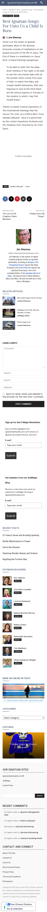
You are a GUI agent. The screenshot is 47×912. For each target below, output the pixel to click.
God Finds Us (25, 268)
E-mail (8, 440)
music (27, 186)
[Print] (23, 199)
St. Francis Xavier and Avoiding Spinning (21, 535)
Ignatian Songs (27, 10)
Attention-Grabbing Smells (31, 838)
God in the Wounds (11, 547)
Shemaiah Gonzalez (23, 636)
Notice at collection (13, 908)
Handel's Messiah (16, 186)
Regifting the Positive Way (15, 559)
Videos (16, 16)
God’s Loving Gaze (27, 820)
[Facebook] (5, 199)
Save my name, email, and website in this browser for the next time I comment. (23, 395)
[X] (11, 199)
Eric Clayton (19, 577)
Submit (11, 455)
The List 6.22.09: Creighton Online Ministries (10, 216)
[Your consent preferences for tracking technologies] (4, 907)
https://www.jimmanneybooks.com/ (23, 253)
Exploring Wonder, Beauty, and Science (20, 553)
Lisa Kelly (23, 747)
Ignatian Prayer (14, 10)
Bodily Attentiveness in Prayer (16, 541)
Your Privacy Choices (21, 904)
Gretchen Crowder (22, 589)
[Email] (29, 199)
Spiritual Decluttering (25, 826)
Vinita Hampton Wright (25, 660)
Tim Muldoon (20, 648)
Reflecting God (23, 322)
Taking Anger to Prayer (23, 743)
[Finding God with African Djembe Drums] (9, 313)
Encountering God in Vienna (29, 298)
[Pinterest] (17, 199)
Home (5, 10)
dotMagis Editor (23, 316)
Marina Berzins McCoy (24, 613)
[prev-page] (4, 334)
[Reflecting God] (9, 325)
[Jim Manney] (4, 37)
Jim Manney (15, 37)
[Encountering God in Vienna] (9, 301)
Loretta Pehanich (24, 301)
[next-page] (8, 334)
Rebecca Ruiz (20, 624)
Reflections (7, 304)
